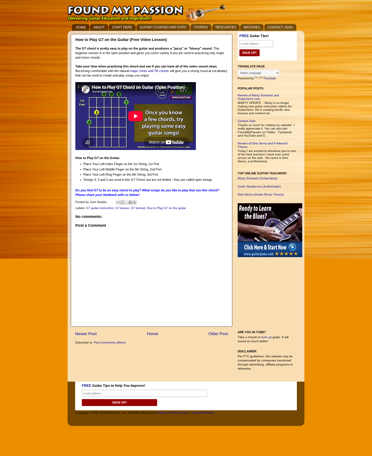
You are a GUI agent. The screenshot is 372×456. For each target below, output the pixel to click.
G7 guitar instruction (100, 208)
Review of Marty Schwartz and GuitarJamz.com (258, 97)
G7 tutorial (138, 208)
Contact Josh (247, 121)
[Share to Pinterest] (134, 202)
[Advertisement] (270, 296)
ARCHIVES (251, 27)
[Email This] (118, 202)
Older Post (218, 333)
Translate (269, 78)
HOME (81, 27)
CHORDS (201, 27)
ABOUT (99, 27)
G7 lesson (122, 208)
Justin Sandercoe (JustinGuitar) (259, 186)
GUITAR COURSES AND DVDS (163, 27)
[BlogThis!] (122, 202)
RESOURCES (225, 27)
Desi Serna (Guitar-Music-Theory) (261, 194)
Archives (161, 412)
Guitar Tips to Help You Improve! (113, 385)
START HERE (122, 27)
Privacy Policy (179, 412)
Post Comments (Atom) (110, 342)
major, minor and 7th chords (150, 71)
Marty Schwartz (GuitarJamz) (257, 178)
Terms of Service (202, 412)
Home (152, 333)
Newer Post (86, 333)
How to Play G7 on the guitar (166, 208)
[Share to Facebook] (130, 202)
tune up (266, 337)
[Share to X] (126, 202)
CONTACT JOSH (280, 27)
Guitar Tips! (254, 36)
